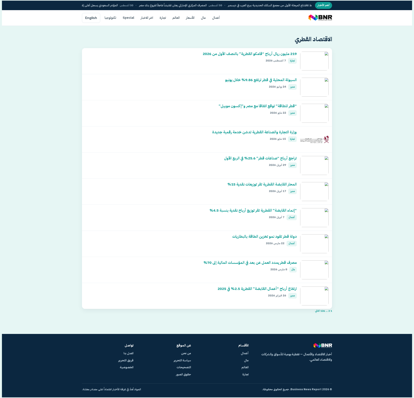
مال (203, 17)
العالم (176, 17)
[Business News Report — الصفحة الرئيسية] (320, 18)
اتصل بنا (128, 353)
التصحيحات (184, 367)
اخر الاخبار (147, 17)
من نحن (186, 353)
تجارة (163, 17)
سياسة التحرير (182, 360)
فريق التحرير (125, 360)
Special (128, 17)
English (91, 18)
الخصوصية (126, 367)
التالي (317, 311)
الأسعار (190, 17)
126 (322, 311)
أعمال (216, 17)
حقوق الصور (183, 374)
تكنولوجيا (110, 17)
